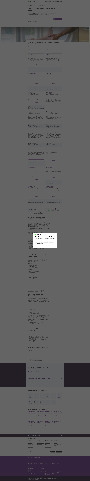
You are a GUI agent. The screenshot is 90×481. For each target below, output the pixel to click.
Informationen (43, 241)
